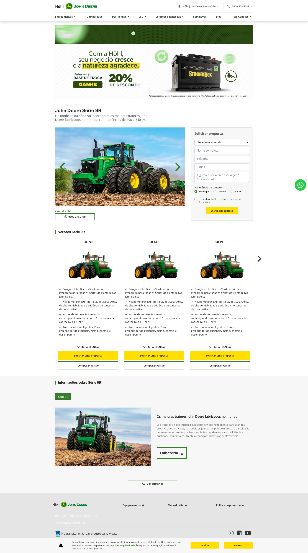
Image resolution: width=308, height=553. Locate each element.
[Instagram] (233, 533)
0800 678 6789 (240, 6)
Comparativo (95, 16)
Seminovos (200, 16)
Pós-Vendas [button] (119, 16)
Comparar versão (88, 365)
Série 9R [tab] (63, 396)
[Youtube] (249, 533)
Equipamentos (132, 505)
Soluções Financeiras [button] (169, 16)
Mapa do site (175, 505)
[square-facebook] (225, 533)
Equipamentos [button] (64, 16)
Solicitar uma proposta (88, 355)
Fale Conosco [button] (241, 16)
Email (238, 191)
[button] (63, 166)
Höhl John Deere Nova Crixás (200, 6)
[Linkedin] (241, 533)
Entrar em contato (222, 210)
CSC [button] (141, 16)
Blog (218, 16)
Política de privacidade (230, 505)
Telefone (222, 191)
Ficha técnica (90, 347)
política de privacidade (123, 545)
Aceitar (205, 545)
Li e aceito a (220, 201)
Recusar (238, 545)
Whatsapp (204, 191)
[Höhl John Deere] (76, 6)
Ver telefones (154, 483)
